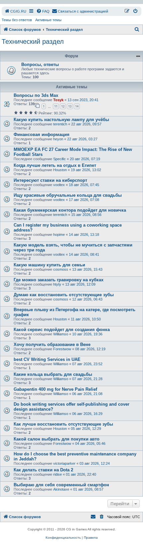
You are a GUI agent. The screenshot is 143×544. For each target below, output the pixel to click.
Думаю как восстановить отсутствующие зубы (64, 294)
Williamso (60, 334)
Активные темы (48, 20)
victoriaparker (64, 463)
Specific (59, 159)
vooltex (59, 185)
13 (70, 106)
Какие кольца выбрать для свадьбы (53, 374)
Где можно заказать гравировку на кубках (58, 279)
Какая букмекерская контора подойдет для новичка (70, 210)
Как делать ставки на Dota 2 (43, 469)
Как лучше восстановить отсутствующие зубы (63, 424)
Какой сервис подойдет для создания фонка (62, 329)
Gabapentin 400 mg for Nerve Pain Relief (55, 389)
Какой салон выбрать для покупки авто (56, 439)
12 (63, 106)
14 (76, 106)
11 (56, 106)
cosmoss (60, 269)
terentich (60, 124)
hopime (59, 235)
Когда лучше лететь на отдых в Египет (55, 165)
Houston (60, 170)
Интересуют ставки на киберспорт (50, 180)
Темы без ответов (17, 20)
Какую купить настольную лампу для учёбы (61, 119)
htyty (57, 284)
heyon (58, 139)
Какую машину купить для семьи (49, 264)
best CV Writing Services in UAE (47, 359)
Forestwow (62, 349)
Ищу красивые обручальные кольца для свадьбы (68, 195)
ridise (57, 474)
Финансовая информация (42, 134)
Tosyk (58, 100)
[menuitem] (15, 11)
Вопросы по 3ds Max (36, 95)
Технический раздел (33, 41)
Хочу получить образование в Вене (52, 344)
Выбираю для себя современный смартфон (61, 484)
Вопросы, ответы (40, 64)
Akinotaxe (61, 489)
